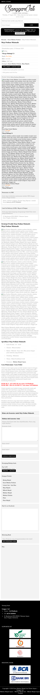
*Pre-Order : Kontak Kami (11, 66)
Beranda (3, 39)
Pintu (4, 498)
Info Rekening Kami (9, 541)
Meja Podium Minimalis (10, 42)
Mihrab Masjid (7, 490)
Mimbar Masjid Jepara (19, 362)
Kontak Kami (20, 33)
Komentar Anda (6, 426)
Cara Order (18, 365)
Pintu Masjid (6, 500)
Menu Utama (6, 1)
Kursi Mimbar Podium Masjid (10, 183)
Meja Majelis (25, 64)
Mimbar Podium (7, 495)
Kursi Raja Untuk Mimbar (9, 129)
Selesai (12, 470)
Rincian (5, 470)
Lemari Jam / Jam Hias (9, 485)
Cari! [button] (31, 25)
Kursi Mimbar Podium (14, 39)
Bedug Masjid (7, 480)
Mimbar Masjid (7, 493)
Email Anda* (5, 449)
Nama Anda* (6, 443)
